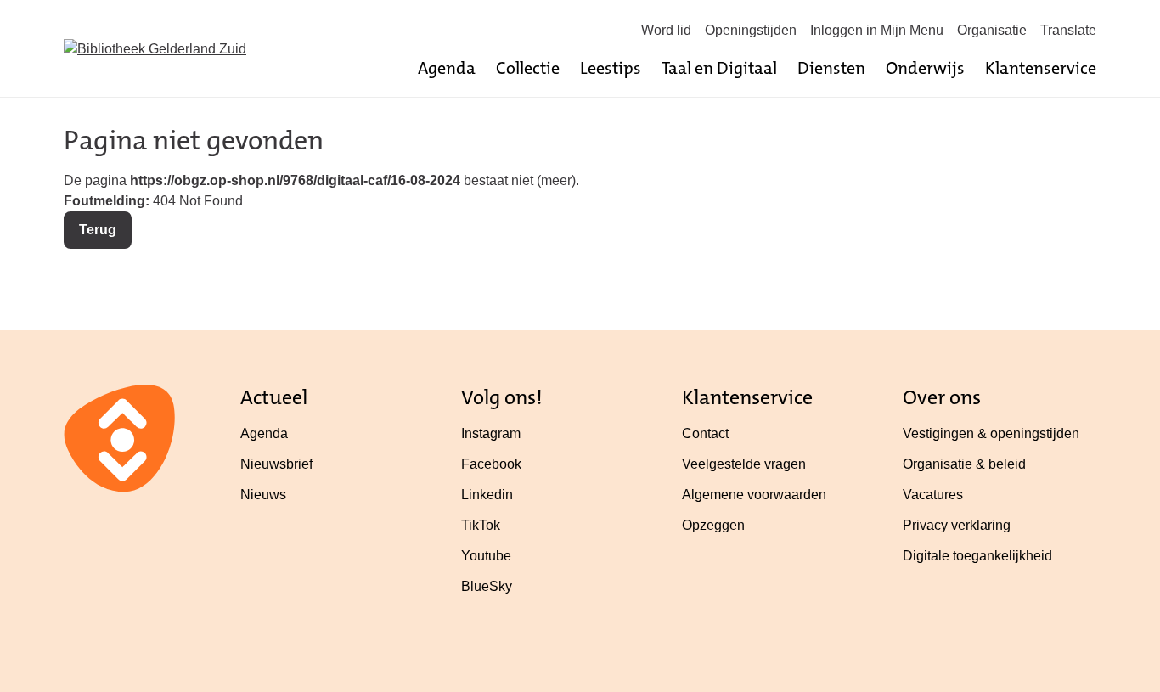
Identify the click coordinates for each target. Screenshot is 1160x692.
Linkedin (487, 494)
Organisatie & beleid (964, 464)
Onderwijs (925, 68)
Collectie (528, 68)
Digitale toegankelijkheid (977, 556)
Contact (705, 433)
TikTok (480, 525)
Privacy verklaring (957, 525)
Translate (1068, 30)
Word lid (666, 30)
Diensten (831, 68)
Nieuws (263, 494)
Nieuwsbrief (276, 464)
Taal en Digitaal (719, 68)
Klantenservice (1040, 68)
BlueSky (486, 586)
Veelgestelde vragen (744, 464)
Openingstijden (751, 30)
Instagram (491, 433)
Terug (97, 229)
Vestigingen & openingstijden (991, 433)
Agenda (447, 68)
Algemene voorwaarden (754, 494)
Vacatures (933, 494)
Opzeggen (713, 525)
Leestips (610, 68)
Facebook (491, 464)
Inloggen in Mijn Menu (876, 30)
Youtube (486, 556)
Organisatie (992, 30)
